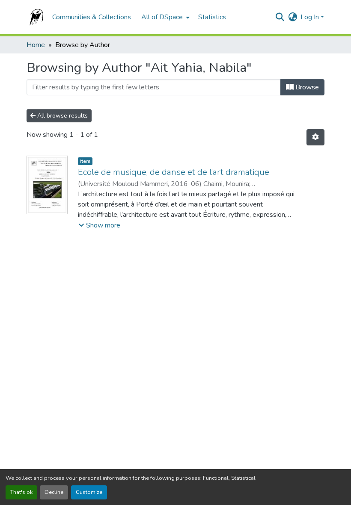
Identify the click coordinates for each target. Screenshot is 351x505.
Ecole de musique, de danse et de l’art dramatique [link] (173, 172)
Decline (54, 492)
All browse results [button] (62, 116)
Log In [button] (310, 17)
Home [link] (36, 45)
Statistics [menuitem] (212, 17)
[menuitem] (165, 17)
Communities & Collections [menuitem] (91, 17)
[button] (35, 17)
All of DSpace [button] (162, 17)
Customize (89, 492)
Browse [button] (306, 87)
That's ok (21, 492)
